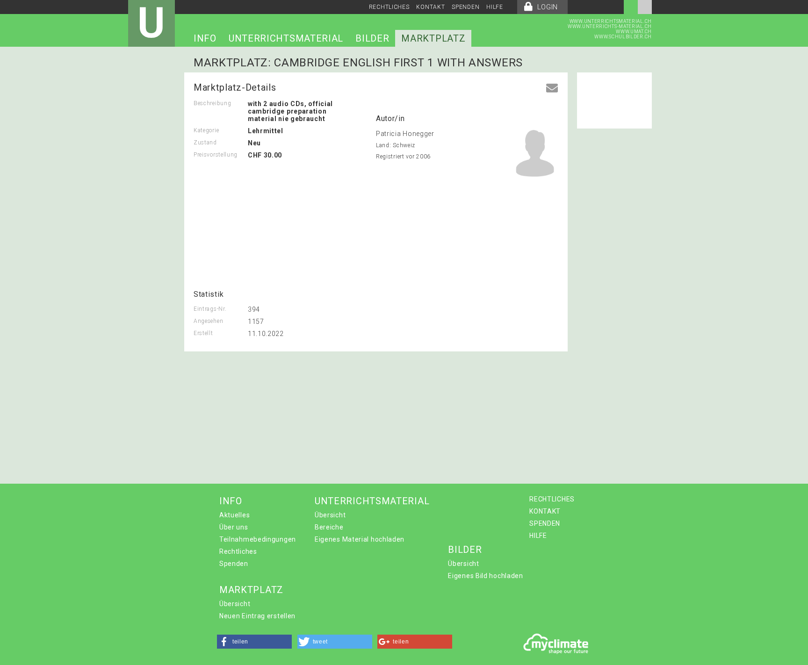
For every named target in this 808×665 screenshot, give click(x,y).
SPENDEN (465, 7)
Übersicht (330, 515)
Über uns (233, 527)
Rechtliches (238, 551)
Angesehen (208, 321)
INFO (205, 38)
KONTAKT (430, 7)
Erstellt (203, 333)
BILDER (372, 38)
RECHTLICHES (389, 7)
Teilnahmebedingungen (257, 539)
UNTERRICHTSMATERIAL (286, 38)
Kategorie (206, 130)
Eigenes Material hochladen (359, 539)
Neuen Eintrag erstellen (257, 616)
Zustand (205, 142)
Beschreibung (212, 103)
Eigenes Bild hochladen (485, 575)
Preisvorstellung (216, 154)
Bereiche (329, 527)
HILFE (494, 7)
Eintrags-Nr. (210, 309)
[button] (254, 642)
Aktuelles (234, 515)
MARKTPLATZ (433, 38)
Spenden (233, 563)
